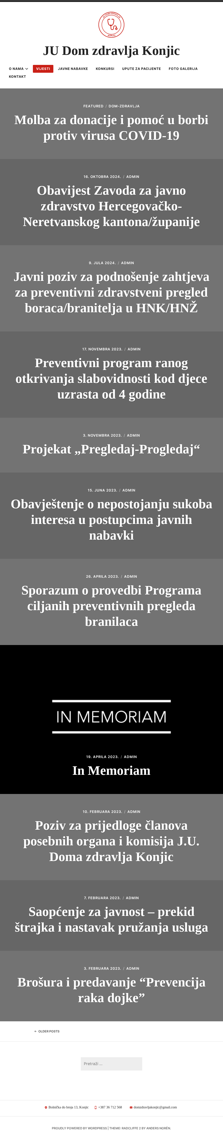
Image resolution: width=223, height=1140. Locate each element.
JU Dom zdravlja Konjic (111, 50)
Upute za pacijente (141, 69)
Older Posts (48, 1031)
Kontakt (17, 76)
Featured (93, 106)
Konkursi (105, 69)
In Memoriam (111, 770)
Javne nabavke (73, 69)
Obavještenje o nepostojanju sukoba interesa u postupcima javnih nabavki (111, 519)
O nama (16, 69)
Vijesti (43, 69)
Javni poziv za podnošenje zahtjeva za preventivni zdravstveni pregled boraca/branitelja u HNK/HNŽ (111, 292)
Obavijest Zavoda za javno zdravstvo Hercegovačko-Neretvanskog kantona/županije (111, 206)
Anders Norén (158, 1128)
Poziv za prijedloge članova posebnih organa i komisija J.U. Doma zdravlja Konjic (111, 841)
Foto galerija (183, 69)
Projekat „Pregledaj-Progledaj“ (111, 449)
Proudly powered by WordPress (79, 1128)
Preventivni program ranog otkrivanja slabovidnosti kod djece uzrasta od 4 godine (111, 378)
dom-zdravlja (124, 106)
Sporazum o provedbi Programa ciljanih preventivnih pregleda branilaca (111, 606)
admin (132, 176)
